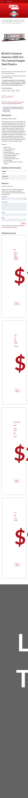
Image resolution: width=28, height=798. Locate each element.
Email (3, 217)
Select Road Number (7, 88)
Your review (5, 202)
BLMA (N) (11, 20)
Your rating (4, 196)
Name (3, 212)
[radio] (4, 91)
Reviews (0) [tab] (6, 110)
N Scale (6, 20)
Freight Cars (17, 20)
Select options (17, 303)
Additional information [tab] (17, 108)
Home (3, 20)
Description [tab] (6, 108)
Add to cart (10, 96)
